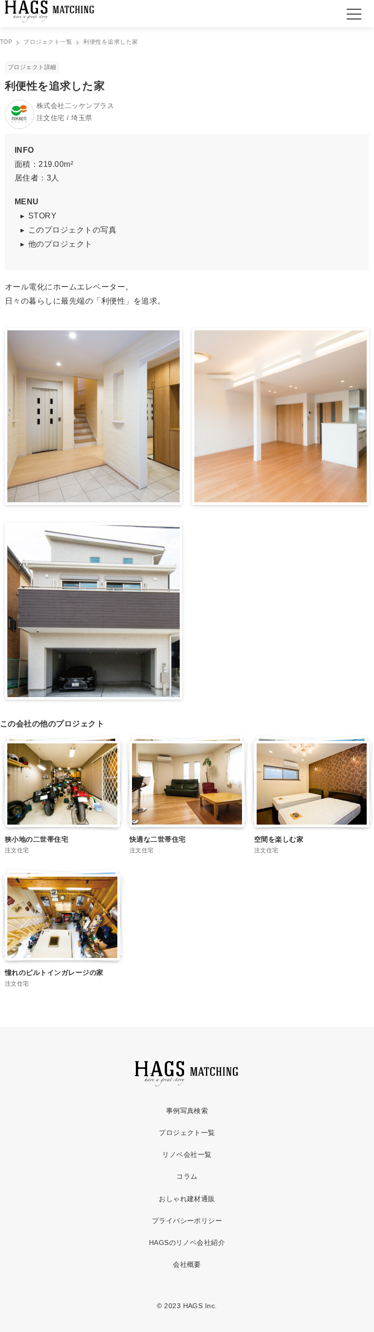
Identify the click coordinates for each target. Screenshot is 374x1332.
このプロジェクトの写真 (72, 230)
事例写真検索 (187, 1111)
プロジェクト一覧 (187, 1132)
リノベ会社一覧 (186, 1154)
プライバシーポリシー (187, 1220)
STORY (42, 216)
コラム (186, 1176)
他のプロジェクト (60, 244)
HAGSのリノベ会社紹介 (187, 1242)
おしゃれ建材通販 (187, 1199)
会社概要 (187, 1264)
